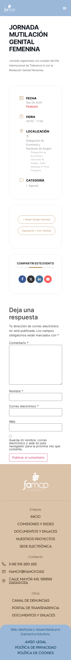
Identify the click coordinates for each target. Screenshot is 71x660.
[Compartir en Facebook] (22, 279)
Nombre (16, 391)
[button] (64, 8)
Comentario (18, 342)
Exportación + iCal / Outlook (36, 230)
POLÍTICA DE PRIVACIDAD (35, 647)
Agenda (33, 185)
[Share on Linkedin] (39, 279)
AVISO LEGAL (35, 642)
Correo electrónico (24, 406)
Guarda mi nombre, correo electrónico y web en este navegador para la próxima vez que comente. (34, 445)
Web (12, 421)
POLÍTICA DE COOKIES (35, 653)
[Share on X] (31, 279)
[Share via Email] (48, 279)
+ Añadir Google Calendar (36, 219)
